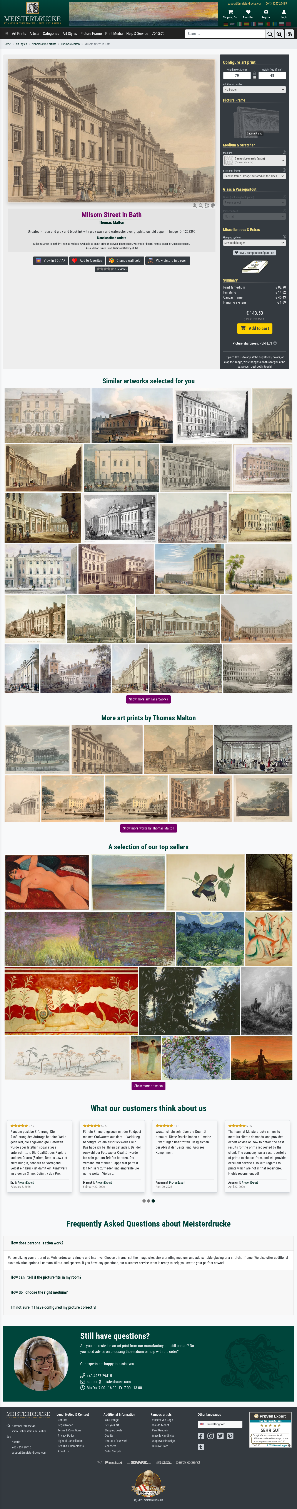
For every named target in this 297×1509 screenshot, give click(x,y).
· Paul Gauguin (159, 1430)
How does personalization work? (37, 1243)
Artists (34, 33)
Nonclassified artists (44, 44)
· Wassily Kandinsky (162, 1436)
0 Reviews (120, 269)
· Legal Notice (65, 1425)
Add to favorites (89, 260)
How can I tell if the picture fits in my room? (46, 1277)
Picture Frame (91, 33)
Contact (158, 33)
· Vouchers (109, 1446)
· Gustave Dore (159, 1446)
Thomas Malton (70, 44)
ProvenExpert (34, 1182)
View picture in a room (170, 260)
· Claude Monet (160, 1425)
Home (7, 44)
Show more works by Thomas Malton (148, 828)
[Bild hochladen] (289, 33)
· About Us (63, 1451)
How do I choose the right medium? (39, 1292)
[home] (6, 33)
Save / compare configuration (256, 253)
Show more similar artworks (148, 699)
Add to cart (257, 328)
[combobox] (254, 89)
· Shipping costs (112, 1430)
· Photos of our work (115, 1441)
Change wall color (128, 260)
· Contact (62, 1420)
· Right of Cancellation (70, 1441)
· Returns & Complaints (70, 1446)
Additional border (232, 84)
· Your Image (111, 1420)
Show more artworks (148, 1086)
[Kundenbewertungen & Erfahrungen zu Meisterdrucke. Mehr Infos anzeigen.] (270, 1429)
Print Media (114, 33)
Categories (51, 33)
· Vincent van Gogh (162, 1420)
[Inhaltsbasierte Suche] (279, 33)
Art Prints (19, 33)
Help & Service (137, 33)
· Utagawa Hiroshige (163, 1441)
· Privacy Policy (65, 1436)
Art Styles (70, 33)
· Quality (108, 1436)
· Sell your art (111, 1425)
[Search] (270, 33)
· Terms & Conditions (69, 1430)
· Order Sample (112, 1451)
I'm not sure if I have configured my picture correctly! (53, 1307)
